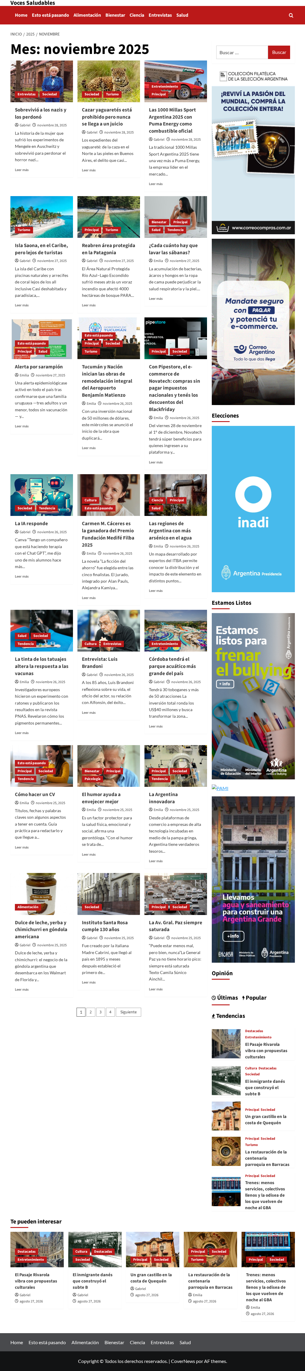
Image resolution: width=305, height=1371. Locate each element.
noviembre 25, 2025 (50, 803)
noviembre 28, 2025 (52, 125)
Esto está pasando (50, 15)
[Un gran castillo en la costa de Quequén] (226, 1115)
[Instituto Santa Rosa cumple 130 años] (108, 894)
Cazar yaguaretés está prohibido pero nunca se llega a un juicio (107, 117)
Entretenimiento (165, 86)
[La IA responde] (41, 495)
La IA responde (31, 523)
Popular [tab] (256, 998)
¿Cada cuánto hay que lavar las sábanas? (173, 249)
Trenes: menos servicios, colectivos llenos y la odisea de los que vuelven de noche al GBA (265, 1195)
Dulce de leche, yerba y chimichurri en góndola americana (41, 930)
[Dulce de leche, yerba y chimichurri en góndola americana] (41, 894)
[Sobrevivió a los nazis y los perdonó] (41, 81)
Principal (159, 94)
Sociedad (49, 94)
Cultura (91, 500)
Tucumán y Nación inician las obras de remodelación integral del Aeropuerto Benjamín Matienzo (107, 381)
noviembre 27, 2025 (52, 260)
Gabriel (25, 125)
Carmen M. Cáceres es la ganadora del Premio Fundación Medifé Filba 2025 (108, 534)
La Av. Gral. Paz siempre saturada (175, 926)
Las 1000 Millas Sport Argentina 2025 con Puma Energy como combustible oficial (172, 120)
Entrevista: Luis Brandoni (100, 663)
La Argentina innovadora (163, 798)
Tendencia (175, 229)
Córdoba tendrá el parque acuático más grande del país (172, 666)
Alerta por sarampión (39, 366)
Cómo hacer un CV (35, 794)
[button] (291, 15)
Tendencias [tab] (230, 1016)
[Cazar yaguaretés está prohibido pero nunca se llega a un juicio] (108, 81)
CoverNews (183, 1361)
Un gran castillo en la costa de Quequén (266, 1119)
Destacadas (254, 1031)
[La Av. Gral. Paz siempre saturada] (175, 894)
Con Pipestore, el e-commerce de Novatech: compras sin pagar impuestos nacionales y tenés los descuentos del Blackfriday (174, 388)
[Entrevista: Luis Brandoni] (108, 631)
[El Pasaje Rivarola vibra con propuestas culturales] (226, 1043)
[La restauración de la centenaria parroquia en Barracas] (226, 1150)
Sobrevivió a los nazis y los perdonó (40, 113)
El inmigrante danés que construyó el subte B (265, 1087)
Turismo (112, 94)
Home (21, 15)
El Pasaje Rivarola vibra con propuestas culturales (266, 1050)
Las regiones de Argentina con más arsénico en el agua (170, 531)
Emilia (158, 260)
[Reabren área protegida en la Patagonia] (108, 217)
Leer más (22, 170)
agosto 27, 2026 (31, 1301)
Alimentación (87, 15)
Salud (182, 15)
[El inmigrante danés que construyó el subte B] (226, 1080)
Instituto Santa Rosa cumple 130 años (105, 926)
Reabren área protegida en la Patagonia (108, 249)
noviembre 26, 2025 (117, 403)
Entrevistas (160, 15)
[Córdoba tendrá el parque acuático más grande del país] (175, 631)
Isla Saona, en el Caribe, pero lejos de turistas (41, 249)
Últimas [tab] (227, 998)
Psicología (92, 778)
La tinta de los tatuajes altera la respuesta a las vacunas (42, 666)
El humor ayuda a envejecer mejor (101, 798)
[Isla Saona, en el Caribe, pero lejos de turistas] (41, 217)
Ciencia (137, 15)
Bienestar (115, 15)
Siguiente (128, 1012)
